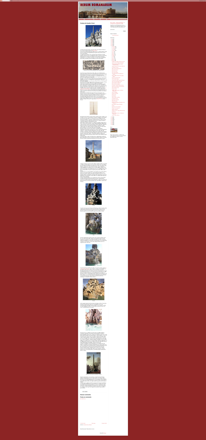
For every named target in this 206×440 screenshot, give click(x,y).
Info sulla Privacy (83, 398)
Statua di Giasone (114, 71)
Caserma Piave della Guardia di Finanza (118, 80)
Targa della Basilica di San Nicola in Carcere (117, 74)
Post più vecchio (104, 423)
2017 (112, 120)
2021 (112, 45)
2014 (112, 124)
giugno (113, 54)
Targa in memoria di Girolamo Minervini (118, 66)
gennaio (113, 60)
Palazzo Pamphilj (114, 92)
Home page (81, 19)
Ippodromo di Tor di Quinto (116, 106)
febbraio (113, 59)
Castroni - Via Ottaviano (116, 108)
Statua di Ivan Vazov (115, 69)
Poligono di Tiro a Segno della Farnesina (118, 110)
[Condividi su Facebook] (85, 391)
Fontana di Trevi (99, 98)
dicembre (113, 46)
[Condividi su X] (84, 391)
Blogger (105, 433)
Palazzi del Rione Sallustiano (116, 82)
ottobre (113, 49)
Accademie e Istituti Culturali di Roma (118, 85)
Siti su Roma (103, 19)
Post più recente (82, 423)
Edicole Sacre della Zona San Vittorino (118, 86)
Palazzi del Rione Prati (115, 87)
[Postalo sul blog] (83, 391)
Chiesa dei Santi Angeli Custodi (117, 81)
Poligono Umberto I (115, 109)
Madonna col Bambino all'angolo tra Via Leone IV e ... (118, 102)
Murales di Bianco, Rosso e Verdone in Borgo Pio (118, 113)
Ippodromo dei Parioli (115, 99)
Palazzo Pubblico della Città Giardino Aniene (118, 76)
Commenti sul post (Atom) (87, 424)
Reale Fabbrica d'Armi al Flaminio (117, 104)
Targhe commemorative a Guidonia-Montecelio (117, 90)
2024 (112, 41)
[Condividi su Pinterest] (86, 391)
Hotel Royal (114, 111)
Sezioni (108, 19)
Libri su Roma (97, 19)
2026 (112, 39)
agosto (113, 51)
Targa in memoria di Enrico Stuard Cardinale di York (117, 64)
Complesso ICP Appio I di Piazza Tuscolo (118, 61)
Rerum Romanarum (115, 35)
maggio (113, 55)
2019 (112, 118)
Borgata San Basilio (115, 93)
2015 (112, 123)
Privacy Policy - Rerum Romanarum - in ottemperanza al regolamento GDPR (117, 23)
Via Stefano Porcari (115, 98)
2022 (112, 44)
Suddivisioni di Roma (89, 19)
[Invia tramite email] (82, 391)
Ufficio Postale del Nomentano (116, 68)
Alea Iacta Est (114, 94)
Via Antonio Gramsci (115, 67)
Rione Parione (95, 50)
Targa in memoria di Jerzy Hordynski (117, 62)
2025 (112, 40)
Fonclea (113, 105)
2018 (112, 119)
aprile (113, 56)
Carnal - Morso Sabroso (115, 115)
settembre (113, 50)
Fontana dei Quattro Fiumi (116, 77)
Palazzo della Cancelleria (116, 97)
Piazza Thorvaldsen (115, 72)
